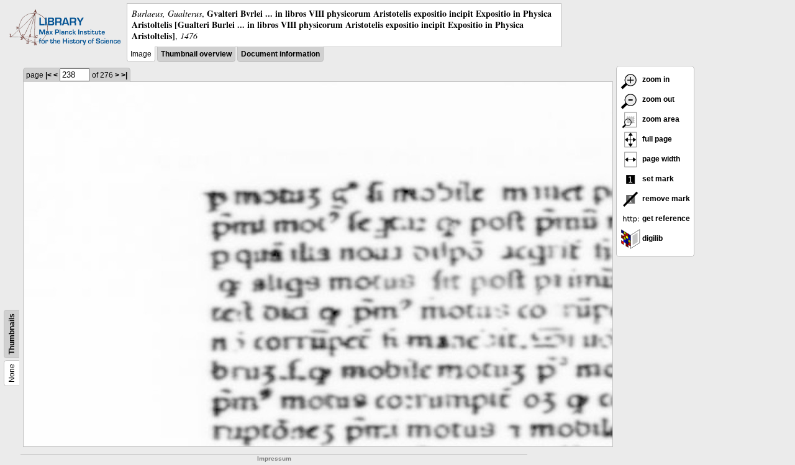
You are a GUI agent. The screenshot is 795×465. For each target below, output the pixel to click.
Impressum (274, 458)
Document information (280, 54)
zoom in (655, 79)
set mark (657, 178)
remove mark (665, 198)
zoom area (659, 119)
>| (124, 75)
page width (660, 159)
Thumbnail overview (196, 54)
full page (656, 139)
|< (48, 75)
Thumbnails (11, 334)
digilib (651, 238)
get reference (665, 218)
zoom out (657, 99)
